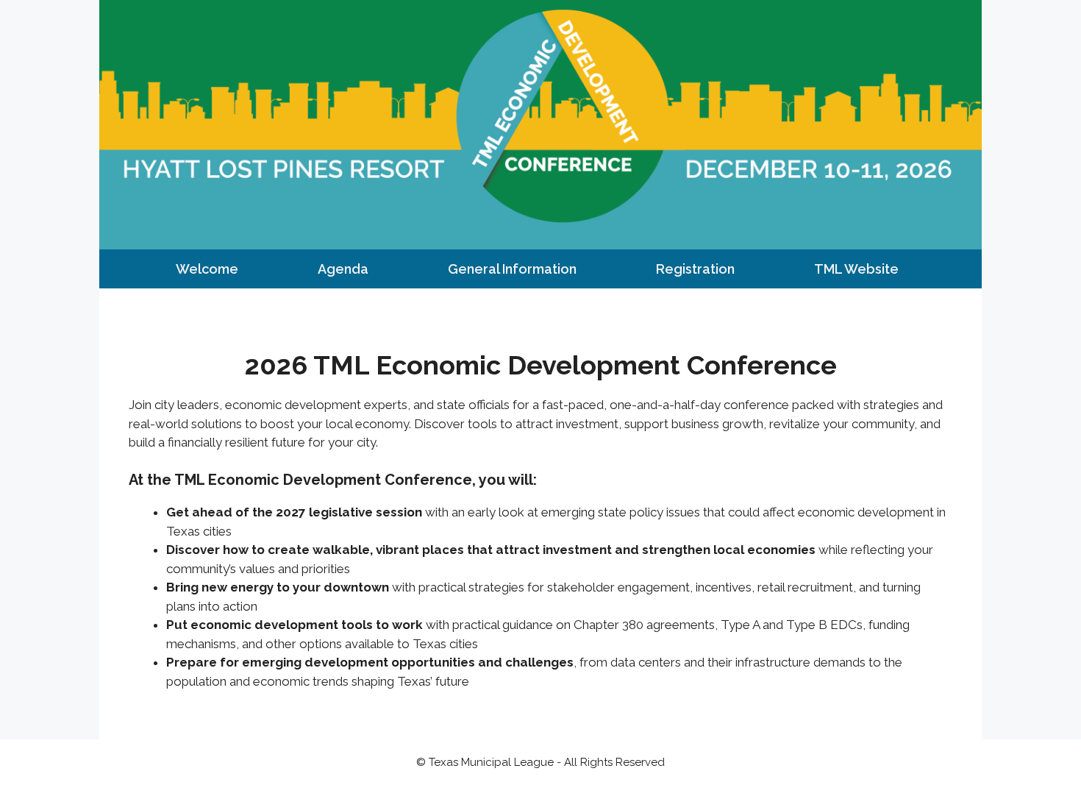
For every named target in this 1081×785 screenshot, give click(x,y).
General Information (512, 269)
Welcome (207, 269)
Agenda (343, 269)
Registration (695, 269)
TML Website (856, 269)
